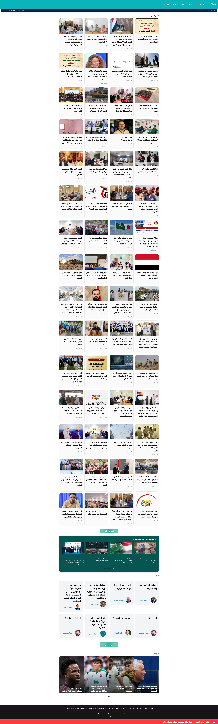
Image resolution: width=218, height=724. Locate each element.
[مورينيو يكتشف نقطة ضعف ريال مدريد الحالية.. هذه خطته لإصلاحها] (146, 674)
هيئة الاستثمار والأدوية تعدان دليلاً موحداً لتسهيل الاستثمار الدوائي (98, 171)
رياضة (182, 4)
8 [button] (104, 568)
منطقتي (167, 4)
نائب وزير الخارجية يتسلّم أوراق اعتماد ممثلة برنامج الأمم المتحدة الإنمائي (121, 479)
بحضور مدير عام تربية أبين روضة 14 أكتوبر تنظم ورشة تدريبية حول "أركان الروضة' (96, 39)
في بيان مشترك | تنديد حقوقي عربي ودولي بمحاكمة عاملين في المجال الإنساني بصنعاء (147, 73)
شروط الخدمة (99, 714)
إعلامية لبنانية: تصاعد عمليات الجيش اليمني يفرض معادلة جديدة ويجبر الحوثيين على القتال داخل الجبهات (97, 74)
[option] (145, 553)
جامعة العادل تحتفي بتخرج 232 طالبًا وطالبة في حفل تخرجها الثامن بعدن (72, 108)
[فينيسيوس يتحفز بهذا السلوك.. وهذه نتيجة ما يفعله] (71, 674)
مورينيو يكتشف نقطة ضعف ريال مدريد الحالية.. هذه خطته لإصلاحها (147, 688)
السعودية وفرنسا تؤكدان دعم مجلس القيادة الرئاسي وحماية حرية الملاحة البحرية (123, 240)
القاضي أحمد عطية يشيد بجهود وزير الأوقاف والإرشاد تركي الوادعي (72, 171)
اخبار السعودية (191, 4)
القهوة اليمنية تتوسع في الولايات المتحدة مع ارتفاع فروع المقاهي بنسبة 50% (96, 341)
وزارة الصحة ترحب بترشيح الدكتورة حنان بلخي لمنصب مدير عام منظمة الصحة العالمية (147, 514)
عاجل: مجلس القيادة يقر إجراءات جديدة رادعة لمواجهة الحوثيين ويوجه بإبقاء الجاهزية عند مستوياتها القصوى (122, 411)
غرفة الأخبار (92, 634)
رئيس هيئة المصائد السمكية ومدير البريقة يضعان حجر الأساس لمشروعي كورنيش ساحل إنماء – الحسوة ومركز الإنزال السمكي (122, 308)
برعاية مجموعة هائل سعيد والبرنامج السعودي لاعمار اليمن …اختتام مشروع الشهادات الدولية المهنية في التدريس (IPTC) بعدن (74, 561)
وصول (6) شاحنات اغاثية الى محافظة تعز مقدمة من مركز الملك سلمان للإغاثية (149, 307)
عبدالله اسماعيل (118, 600)
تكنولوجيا (175, 4)
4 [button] (109, 568)
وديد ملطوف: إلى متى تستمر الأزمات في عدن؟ (123, 138)
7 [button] (105, 568)
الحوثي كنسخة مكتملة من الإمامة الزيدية (122, 586)
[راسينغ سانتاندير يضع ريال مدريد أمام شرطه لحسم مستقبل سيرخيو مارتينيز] (96, 674)
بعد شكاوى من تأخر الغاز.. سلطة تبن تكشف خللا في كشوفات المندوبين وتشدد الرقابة (71, 410)
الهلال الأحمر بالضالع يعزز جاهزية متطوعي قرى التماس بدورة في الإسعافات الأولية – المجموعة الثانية (122, 172)
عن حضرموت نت (123, 714)
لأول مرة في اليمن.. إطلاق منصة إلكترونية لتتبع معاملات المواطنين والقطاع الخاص (96, 376)
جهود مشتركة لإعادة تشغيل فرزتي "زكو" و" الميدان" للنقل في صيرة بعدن (71, 341)
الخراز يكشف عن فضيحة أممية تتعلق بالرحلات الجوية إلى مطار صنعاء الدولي (122, 376)
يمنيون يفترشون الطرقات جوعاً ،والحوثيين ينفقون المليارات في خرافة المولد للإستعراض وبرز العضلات (72, 592)
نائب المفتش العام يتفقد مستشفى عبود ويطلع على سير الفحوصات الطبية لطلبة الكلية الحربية (148, 446)
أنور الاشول (118, 633)
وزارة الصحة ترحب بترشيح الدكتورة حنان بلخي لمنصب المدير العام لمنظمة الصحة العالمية (96, 206)
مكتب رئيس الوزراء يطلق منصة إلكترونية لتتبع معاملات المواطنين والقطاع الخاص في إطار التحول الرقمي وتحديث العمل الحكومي (147, 411)
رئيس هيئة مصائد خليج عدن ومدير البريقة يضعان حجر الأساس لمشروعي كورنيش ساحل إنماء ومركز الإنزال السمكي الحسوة (147, 342)
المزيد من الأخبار (109, 531)
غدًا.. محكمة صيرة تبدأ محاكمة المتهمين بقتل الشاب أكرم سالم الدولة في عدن (148, 39)
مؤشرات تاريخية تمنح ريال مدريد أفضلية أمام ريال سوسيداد (123, 688)
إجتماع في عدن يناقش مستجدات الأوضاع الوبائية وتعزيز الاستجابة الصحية (122, 206)
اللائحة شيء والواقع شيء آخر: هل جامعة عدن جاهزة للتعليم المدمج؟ (98, 622)
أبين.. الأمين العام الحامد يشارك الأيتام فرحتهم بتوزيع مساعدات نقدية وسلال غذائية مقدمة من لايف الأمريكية (72, 377)
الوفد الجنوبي (151, 617)
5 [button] (108, 568)
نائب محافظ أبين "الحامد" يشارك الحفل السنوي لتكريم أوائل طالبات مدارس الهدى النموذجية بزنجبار (121, 341)
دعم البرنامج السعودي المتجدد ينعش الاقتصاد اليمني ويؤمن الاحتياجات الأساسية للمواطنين (122, 560)
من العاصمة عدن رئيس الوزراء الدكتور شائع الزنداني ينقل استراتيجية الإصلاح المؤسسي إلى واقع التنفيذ (96, 591)
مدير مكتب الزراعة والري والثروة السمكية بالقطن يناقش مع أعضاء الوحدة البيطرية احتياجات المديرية (71, 206)
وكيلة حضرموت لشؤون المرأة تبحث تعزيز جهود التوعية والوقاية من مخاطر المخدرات (147, 140)
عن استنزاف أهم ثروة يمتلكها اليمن (148, 586)
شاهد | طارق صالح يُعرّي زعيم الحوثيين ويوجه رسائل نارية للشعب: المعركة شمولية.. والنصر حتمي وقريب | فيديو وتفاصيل (121, 40)
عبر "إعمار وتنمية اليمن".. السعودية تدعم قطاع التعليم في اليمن (97, 559)
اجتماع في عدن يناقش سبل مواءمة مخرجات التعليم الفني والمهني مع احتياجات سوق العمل (96, 445)
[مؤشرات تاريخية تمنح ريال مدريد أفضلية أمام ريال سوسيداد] (121, 674)
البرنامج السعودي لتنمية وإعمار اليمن (143, 539)
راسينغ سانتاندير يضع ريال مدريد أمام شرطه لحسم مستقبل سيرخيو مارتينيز (98, 688)
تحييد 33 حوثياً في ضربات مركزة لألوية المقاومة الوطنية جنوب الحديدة (72, 275)
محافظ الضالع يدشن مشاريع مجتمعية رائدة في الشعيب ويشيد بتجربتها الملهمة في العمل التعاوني (71, 480)
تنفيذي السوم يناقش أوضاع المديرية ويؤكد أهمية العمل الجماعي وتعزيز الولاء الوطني (123, 108)
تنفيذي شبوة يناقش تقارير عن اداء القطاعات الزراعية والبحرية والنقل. (96, 512)
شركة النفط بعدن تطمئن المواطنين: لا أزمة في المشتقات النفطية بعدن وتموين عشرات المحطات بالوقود (147, 241)
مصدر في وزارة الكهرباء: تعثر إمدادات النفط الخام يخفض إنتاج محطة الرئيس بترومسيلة (97, 410)
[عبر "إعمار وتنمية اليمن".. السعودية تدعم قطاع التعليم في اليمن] (97, 548)
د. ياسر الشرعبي (93, 604)
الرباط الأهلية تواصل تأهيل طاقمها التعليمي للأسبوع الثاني (148, 170)
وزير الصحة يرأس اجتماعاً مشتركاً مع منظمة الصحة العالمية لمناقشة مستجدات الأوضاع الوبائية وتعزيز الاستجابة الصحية (122, 515)
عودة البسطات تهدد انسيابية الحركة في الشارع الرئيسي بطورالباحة (123, 445)
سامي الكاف (143, 600)
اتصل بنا (93, 714)
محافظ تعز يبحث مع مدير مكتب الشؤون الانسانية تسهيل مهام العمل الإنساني (122, 275)
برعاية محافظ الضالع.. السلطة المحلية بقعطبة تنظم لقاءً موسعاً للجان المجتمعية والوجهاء (147, 479)
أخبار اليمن (200, 4)
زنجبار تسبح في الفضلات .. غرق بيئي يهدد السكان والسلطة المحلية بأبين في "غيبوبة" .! (97, 108)
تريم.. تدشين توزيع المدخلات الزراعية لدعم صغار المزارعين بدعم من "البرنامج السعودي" (145, 560)
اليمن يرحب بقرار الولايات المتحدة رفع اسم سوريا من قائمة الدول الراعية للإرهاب (147, 275)
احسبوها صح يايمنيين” (122, 617)
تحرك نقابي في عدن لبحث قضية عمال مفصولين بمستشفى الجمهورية (71, 445)
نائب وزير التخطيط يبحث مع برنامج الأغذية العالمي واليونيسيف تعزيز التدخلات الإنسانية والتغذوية (73, 40)
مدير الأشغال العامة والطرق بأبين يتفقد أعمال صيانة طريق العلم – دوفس (96, 140)
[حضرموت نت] (213, 4)
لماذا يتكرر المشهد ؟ (73, 617)
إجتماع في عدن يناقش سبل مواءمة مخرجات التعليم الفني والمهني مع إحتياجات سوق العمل (71, 240)
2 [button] (112, 568)
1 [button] (113, 568)
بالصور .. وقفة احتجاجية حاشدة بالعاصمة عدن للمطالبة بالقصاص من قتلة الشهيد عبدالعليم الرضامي (96, 480)
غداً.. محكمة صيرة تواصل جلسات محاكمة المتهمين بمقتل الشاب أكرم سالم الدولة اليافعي (71, 73)
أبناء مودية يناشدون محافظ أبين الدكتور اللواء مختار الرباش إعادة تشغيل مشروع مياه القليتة (97, 307)
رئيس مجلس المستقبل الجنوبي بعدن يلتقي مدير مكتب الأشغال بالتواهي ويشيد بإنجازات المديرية (72, 140)
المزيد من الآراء (108, 644)
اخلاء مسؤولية (106, 714)
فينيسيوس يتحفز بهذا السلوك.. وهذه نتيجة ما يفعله (72, 689)
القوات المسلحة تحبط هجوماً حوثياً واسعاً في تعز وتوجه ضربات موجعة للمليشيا (147, 376)
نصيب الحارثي (67, 607)
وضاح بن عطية (143, 633)
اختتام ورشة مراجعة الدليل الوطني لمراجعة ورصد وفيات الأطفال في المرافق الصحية (96, 275)
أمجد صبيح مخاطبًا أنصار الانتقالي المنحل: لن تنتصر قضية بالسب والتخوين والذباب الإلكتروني (71, 514)
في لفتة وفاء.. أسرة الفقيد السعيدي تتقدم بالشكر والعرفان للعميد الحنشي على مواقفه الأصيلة (148, 207)
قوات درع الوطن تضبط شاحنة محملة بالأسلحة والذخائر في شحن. (148, 108)
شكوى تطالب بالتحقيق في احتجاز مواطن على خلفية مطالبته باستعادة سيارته (122, 73)
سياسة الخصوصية (114, 714)
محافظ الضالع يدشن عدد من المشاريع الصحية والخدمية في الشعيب (97, 240)
